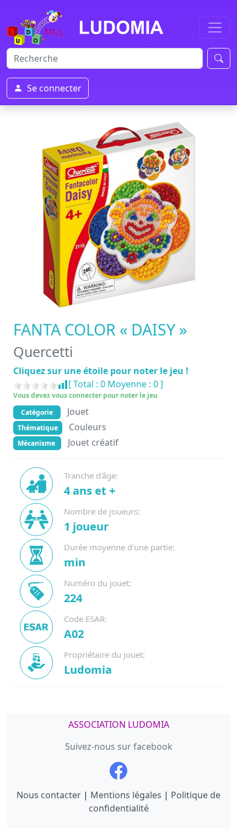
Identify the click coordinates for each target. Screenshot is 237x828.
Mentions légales (125, 795)
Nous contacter (49, 795)
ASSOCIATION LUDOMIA (118, 724)
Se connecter (54, 88)
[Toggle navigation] (215, 28)
